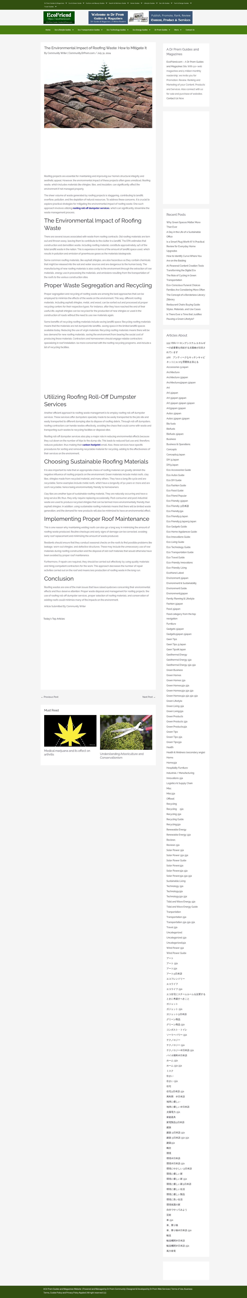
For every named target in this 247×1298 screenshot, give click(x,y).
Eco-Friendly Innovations (180, 562)
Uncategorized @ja (176, 937)
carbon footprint (91, 444)
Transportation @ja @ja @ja (181, 922)
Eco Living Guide (175, 542)
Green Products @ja (177, 721)
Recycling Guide (175, 819)
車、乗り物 (172, 1225)
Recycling (173, 803)
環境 (169, 1153)
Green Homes (174, 675)
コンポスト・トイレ (177, 1029)
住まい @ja (172, 1081)
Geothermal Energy (177, 654)
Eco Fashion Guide (176, 485)
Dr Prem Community (116, 1289)
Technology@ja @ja (177, 896)
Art (168, 387)
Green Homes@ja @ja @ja (180, 690)
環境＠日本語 (173, 1158)
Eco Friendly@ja (175, 511)
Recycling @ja (175, 809)
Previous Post (49, 697)
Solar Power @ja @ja (177, 855)
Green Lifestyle (174, 701)
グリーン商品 (173, 1019)
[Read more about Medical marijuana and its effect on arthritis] (70, 730)
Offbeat (170, 798)
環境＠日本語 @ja (176, 1163)
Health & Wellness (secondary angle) (186, 752)
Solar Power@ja (175, 865)
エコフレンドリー (176, 978)
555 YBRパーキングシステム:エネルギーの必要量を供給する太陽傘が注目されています (186, 348)
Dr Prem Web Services (160, 1289)
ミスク (170, 1070)
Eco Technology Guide (178, 547)
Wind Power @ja (175, 948)
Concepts (172, 449)
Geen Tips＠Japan (176, 649)
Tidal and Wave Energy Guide (182, 906)
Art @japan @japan (176, 398)
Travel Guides (49, 7)
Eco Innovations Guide (178, 537)
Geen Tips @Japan (176, 644)
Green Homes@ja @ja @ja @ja (182, 695)
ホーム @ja (172, 1060)
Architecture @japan (177, 377)
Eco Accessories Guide (179, 470)
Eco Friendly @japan (177, 501)
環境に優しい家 (175, 1173)
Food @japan (173, 609)
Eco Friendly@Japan (177, 516)
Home (48, 30)
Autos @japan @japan (178, 418)
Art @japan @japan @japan (181, 403)
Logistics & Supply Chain (180, 783)
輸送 (169, 1235)
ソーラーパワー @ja (177, 1034)
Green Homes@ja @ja (178, 685)
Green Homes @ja (176, 680)
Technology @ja (175, 886)
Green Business (175, 670)
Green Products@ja (177, 726)
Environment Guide (177, 588)
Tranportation (174, 912)
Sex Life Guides (164, 3)
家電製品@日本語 (175, 1122)
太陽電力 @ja (173, 1112)
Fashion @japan (175, 603)
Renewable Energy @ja (179, 834)
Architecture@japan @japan (181, 382)
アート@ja (172, 968)
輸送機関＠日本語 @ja (178, 1245)
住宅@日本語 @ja (175, 1091)
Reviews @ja (173, 845)
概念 (169, 1148)
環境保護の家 (173, 1204)
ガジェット (172, 1004)
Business (171, 439)
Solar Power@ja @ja (177, 870)
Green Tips (172, 731)
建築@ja (171, 1143)
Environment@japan (177, 593)
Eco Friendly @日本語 (178, 506)
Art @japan (172, 392)
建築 (169, 1127)
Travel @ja (172, 927)
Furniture (171, 623)
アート (170, 958)
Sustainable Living (176, 881)
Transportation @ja (176, 917)
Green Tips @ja (174, 737)
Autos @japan (174, 413)
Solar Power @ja (175, 850)
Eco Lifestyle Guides (63, 30)
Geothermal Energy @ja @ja (181, 665)
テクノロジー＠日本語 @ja (180, 1050)
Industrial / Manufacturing (180, 773)
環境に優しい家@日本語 (179, 1184)
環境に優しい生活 (176, 1189)
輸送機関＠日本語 (176, 1240)
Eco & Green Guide (75, 3)
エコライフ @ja (174, 989)
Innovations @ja (175, 778)
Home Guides (135, 3)
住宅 (169, 1086)
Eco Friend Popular (177, 495)
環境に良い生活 (175, 1199)
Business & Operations (178, 444)
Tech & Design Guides (181, 3)
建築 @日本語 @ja (176, 1132)
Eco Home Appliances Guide (182, 531)
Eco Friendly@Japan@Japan (181, 521)
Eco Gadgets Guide (177, 526)
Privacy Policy (72, 1293)
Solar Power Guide (176, 860)
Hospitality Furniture (177, 767)
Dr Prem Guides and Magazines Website (63, 1289)
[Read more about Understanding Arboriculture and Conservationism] (126, 732)
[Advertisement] (98, 153)
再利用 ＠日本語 (176, 1096)
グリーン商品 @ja (176, 1024)
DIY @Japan (173, 459)
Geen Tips (172, 639)
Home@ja (172, 762)
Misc (169, 788)
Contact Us (190, 30)
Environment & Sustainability (182, 583)
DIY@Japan (172, 464)
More (176, 30)
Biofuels (171, 428)
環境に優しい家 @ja (177, 1179)
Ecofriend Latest (175, 573)
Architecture (173, 372)
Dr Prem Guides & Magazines (54, 3)
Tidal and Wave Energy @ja (181, 901)
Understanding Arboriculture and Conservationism (122, 755)
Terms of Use (177, 1289)
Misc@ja (171, 793)
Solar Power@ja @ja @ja (179, 876)
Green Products (175, 716)
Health (170, 747)
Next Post (149, 697)
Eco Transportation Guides (89, 30)
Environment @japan (177, 578)
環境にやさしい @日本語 (179, 1168)
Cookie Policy (56, 1293)
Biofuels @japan (175, 434)
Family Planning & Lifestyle (180, 598)
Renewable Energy (176, 829)
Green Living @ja (175, 706)
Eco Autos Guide (175, 475)
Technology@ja (175, 891)
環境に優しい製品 (176, 1194)
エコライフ (172, 984)
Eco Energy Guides (140, 30)
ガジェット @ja (174, 1009)
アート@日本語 (174, 973)
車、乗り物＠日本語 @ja (179, 1230)
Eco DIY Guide (174, 480)
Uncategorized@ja (176, 942)
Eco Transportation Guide (180, 552)
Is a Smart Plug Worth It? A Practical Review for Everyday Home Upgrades (185, 246)
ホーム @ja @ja (174, 1065)
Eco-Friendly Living (177, 567)
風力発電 (171, 1251)
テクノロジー (173, 1040)
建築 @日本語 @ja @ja (178, 1137)
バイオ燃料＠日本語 (177, 1055)
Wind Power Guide (176, 953)
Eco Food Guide (175, 490)
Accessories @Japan (177, 367)
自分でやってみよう (177, 1209)
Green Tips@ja (174, 742)
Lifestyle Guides (149, 3)
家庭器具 (171, 1117)
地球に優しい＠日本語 (178, 1106)
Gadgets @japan (175, 629)
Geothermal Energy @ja (179, 659)
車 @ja (170, 1220)
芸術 (169, 1215)
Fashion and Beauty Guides (95, 3)
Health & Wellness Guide (117, 3)
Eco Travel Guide (176, 557)
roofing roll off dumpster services (91, 208)
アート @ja (172, 963)
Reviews (171, 840)
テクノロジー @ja (176, 1045)
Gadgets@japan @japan (179, 634)
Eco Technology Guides (116, 30)
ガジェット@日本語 (177, 1014)
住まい (170, 1076)
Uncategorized (174, 932)
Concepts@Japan (176, 454)
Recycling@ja (174, 824)
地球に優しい (173, 1101)
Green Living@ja (175, 711)
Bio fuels (171, 423)
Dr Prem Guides (161, 30)
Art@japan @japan (176, 408)
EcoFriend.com (174, 61)
